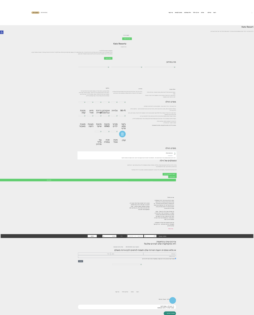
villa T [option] (155, 236)
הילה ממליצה (187, 12)
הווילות (209, 12)
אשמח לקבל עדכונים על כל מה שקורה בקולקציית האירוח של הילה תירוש (158, 258)
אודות (202, 12)
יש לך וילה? (196, 12)
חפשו (92, 236)
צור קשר (170, 12)
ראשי (214, 12)
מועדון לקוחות (178, 12)
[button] (78, 155)
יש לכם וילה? (125, 291)
